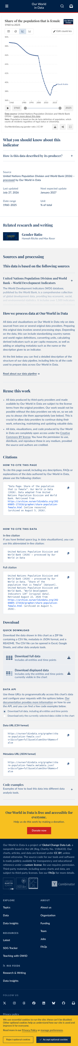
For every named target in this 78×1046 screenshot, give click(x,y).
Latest (6, 940)
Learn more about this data (27, 116)
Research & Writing (14, 973)
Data (6, 915)
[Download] (55, 127)
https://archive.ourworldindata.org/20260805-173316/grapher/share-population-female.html (33, 504)
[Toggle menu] (7, 6)
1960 (17, 108)
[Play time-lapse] (8, 108)
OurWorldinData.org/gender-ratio (20, 127)
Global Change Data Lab (56, 845)
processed (9, 180)
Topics (6, 907)
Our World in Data (39, 6)
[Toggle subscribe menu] (71, 6)
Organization (48, 915)
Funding (45, 923)
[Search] (62, 6)
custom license (33, 865)
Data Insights (10, 923)
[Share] (63, 127)
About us (46, 907)
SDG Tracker (10, 948)
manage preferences (52, 1030)
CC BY (40, 127)
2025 (69, 108)
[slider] (25, 108)
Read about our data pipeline (20, 373)
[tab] (8, 31)
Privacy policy (11, 1014)
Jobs (43, 939)
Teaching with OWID (15, 956)
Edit (64, 31)
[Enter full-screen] (70, 127)
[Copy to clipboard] (64, 488)
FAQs (51, 873)
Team (44, 931)
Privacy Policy (29, 1030)
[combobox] (62, 6)
